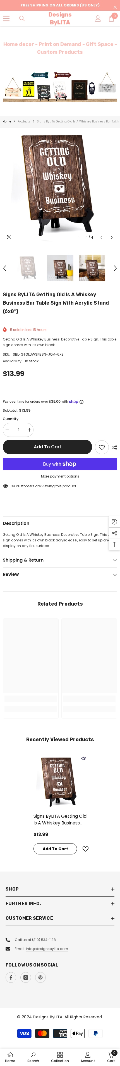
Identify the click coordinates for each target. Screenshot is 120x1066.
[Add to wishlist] (102, 447)
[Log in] (98, 18)
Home (7, 121)
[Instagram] (25, 977)
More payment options (60, 476)
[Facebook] (11, 977)
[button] (101, 237)
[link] (30, 699)
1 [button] (57, 95)
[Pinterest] (40, 977)
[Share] (113, 447)
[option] (60, 86)
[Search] (22, 18)
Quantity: (11, 418)
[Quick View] (84, 758)
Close (115, 7)
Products (24, 121)
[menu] (6, 18)
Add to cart (47, 447)
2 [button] (62, 95)
